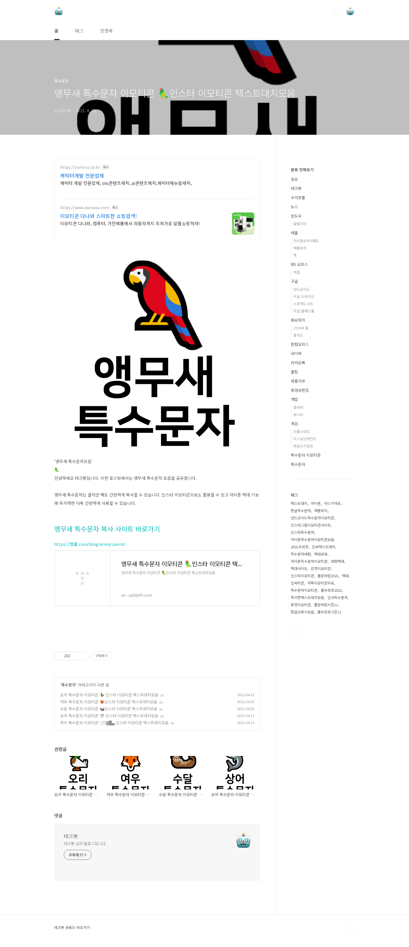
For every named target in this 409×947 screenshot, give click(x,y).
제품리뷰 (298, 381)
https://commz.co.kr (80, 167)
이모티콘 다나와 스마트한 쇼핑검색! (98, 215)
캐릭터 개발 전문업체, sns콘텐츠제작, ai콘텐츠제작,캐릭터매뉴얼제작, (126, 183)
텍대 (345, 575)
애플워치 (300, 248)
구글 (294, 281)
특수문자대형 (301, 554)
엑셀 (296, 272)
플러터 (298, 407)
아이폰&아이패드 (306, 240)
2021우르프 (300, 546)
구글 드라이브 (303, 296)
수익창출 (298, 197)
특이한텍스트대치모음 (307, 597)
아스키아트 (332, 503)
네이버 (296, 353)
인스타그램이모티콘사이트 (311, 525)
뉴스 (294, 206)
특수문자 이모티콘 (306, 455)
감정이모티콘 (321, 568)
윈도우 (296, 216)
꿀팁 (294, 372)
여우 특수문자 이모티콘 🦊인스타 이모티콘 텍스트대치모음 (108, 701)
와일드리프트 (303, 446)
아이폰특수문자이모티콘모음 (312, 539)
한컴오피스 (300, 344)
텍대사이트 (299, 568)
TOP (350, 929)
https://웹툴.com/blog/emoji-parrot (89, 544)
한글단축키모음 (302, 612)
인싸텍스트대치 (323, 546)
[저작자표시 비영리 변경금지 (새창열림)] (119, 656)
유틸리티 (300, 223)
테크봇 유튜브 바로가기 (72, 927)
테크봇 (71, 836)
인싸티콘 (297, 583)
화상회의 (298, 320)
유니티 (298, 414)
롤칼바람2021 (328, 575)
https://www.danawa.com (84, 207)
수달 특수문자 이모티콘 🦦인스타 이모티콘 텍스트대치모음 (108, 708)
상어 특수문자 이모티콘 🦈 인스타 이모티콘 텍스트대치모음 (109, 715)
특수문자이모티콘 (304, 590)
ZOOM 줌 (301, 328)
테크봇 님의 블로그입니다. (85, 843)
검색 (337, 11)
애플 (294, 233)
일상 (294, 179)
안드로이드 (301, 289)
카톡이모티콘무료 (320, 583)
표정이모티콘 (301, 604)
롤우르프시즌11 (329, 612)
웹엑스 (298, 335)
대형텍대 (337, 561)
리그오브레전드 (305, 438)
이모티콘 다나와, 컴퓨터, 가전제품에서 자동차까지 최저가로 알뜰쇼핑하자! (130, 223)
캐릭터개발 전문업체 (82, 175)
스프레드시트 (303, 303)
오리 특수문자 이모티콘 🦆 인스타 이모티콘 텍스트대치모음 (109, 695)
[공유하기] (75, 656)
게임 (294, 423)
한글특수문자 (301, 510)
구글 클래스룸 (303, 311)
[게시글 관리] (82, 656)
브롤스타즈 (301, 431)
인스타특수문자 (302, 532)
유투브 (296, 632)
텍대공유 (320, 554)
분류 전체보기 (302, 169)
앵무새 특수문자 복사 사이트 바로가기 (107, 529)
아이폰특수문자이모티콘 (309, 561)
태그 (79, 30)
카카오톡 (298, 362)
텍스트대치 (299, 503)
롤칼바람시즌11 (326, 604)
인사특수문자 (337, 597)
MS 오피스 (299, 264)
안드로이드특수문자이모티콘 (312, 517)
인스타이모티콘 (302, 575)
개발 (294, 399)
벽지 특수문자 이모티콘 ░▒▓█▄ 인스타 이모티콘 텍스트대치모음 (114, 722)
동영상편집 (300, 390)
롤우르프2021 (331, 590)
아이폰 (316, 503)
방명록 (106, 30)
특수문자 (68, 684)
